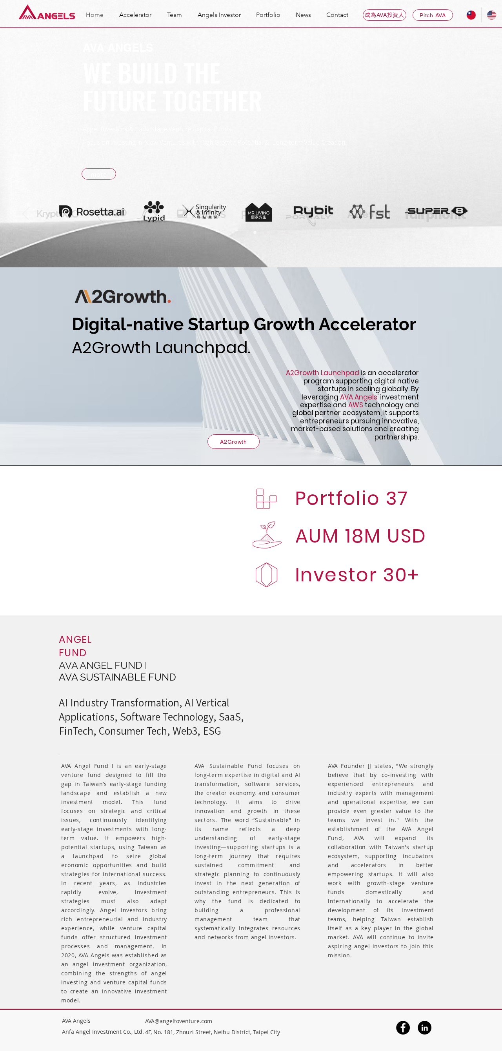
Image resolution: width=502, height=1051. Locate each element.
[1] (244, 232)
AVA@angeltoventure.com (178, 1021)
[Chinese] (471, 14)
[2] (254, 232)
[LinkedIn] (424, 1028)
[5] (286, 232)
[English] (491, 14)
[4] (276, 232)
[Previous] (26, 214)
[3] (265, 232)
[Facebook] (403, 1028)
